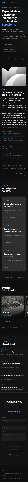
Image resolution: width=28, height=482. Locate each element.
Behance (10, 478)
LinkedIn (4, 478)
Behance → (20, 173)
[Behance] (14, 455)
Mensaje (4, 431)
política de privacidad (16, 443)
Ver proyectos (8, 44)
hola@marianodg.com (14, 411)
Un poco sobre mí (10, 49)
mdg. (3, 2)
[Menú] (24, 2)
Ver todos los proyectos (11, 327)
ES (12, 2)
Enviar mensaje (14, 447)
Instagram (17, 478)
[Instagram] (18, 455)
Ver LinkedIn (7, 174)
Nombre (4, 417)
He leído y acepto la (12, 443)
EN (15, 2)
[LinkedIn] (9, 455)
